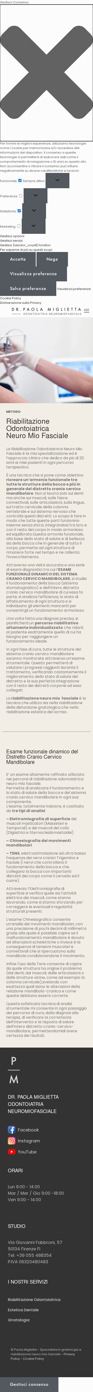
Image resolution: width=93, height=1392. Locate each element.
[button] (46, 73)
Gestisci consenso (29, 1384)
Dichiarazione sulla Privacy (20, 302)
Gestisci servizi (11, 240)
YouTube (27, 1152)
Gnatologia (19, 1319)
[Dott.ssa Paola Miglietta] (46, 311)
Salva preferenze (28, 288)
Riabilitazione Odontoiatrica (34, 1299)
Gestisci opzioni (12, 236)
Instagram (29, 1141)
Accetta (18, 259)
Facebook (28, 1130)
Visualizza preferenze (33, 274)
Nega (52, 259)
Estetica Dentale (23, 1309)
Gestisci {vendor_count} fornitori (25, 245)
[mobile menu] (87, 311)
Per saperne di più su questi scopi (26, 249)
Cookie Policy (10, 298)
